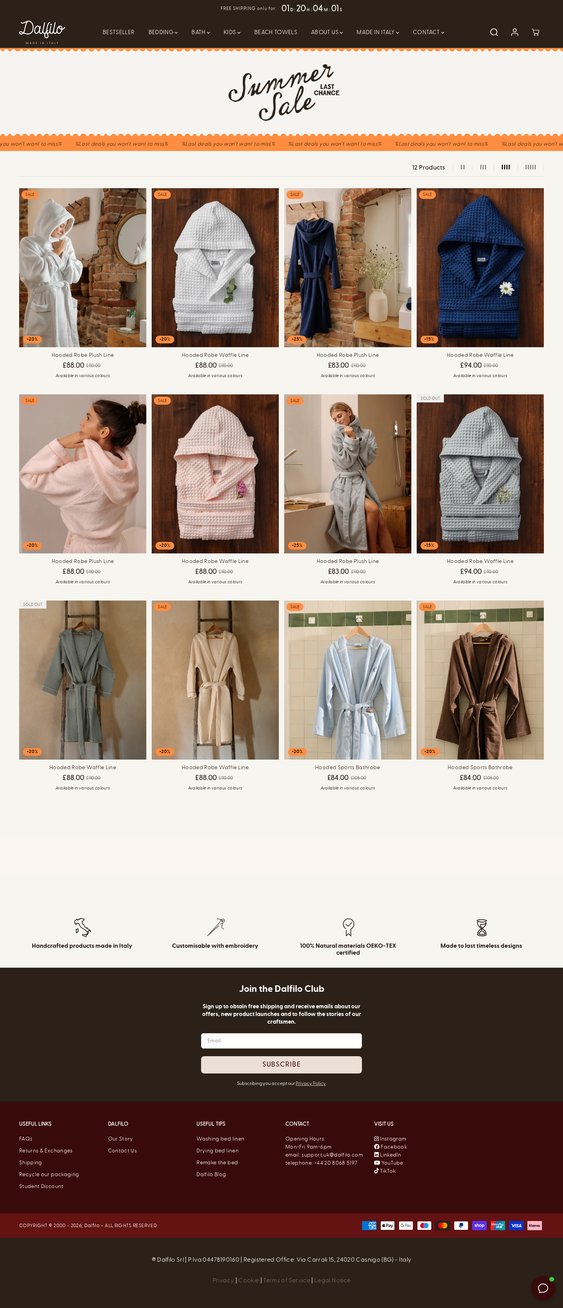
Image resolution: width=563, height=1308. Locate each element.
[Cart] (535, 32)
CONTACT (427, 32)
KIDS (230, 32)
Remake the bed (217, 1162)
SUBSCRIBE (281, 1065)
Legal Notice (332, 1280)
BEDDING (162, 32)
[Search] (494, 32)
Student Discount (41, 1186)
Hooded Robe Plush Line (83, 355)
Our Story (120, 1139)
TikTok (387, 1171)
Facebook (393, 1147)
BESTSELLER (119, 32)
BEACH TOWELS (275, 32)
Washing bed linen (220, 1139)
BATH (199, 32)
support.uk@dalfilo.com (332, 1155)
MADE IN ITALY (376, 32)
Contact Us (122, 1150)
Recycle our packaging (49, 1174)
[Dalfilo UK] (42, 32)
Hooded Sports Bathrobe (347, 767)
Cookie (249, 1280)
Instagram (393, 1139)
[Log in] (514, 32)
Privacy (224, 1280)
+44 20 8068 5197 (336, 1163)
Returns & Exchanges (46, 1150)
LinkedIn (390, 1155)
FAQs (25, 1139)
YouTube (391, 1163)
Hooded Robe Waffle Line (215, 355)
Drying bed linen (217, 1150)
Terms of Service (286, 1280)
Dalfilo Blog (211, 1174)
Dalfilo (92, 1225)
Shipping (30, 1162)
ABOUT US (325, 32)
